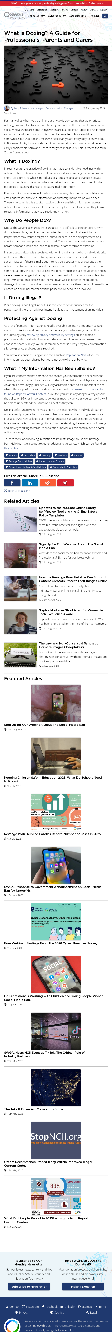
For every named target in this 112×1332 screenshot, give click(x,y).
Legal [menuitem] (93, 1312)
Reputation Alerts (77, 355)
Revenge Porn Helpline (20, 461)
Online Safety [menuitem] (36, 16)
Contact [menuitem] (14, 1306)
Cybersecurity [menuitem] (57, 16)
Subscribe (65, 482)
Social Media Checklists (65, 467)
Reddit (48, 482)
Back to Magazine (19, 491)
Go (105, 16)
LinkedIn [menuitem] (69, 1306)
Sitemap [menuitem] (87, 1306)
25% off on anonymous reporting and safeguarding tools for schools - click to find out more (56, 3)
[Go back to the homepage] (14, 15)
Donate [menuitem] (94, 9)
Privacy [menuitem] (23, 1312)
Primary (13, 455)
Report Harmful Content (51, 461)
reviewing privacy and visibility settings (51, 335)
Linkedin (30, 482)
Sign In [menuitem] (103, 9)
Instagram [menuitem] (32, 1306)
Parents (78, 455)
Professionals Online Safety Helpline (27, 467)
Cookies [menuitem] (59, 1312)
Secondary (29, 455)
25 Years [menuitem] (29, 9)
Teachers (62, 455)
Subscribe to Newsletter (29, 1286)
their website (12, 448)
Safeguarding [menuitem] (77, 16)
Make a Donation (83, 1286)
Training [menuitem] (94, 16)
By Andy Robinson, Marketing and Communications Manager (39, 108)
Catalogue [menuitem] (42, 9)
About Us (68, 1330)
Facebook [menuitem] (51, 1306)
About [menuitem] (84, 9)
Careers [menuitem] (74, 9)
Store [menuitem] (65, 9)
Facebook (12, 482)
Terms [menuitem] (103, 1306)
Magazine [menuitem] (55, 9)
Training (46, 455)
